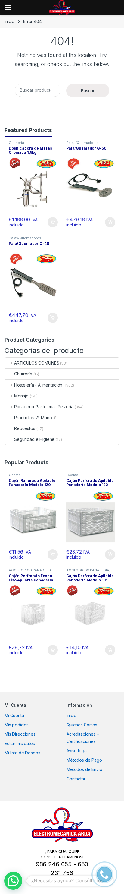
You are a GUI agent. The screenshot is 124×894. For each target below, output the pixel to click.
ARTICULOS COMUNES (36, 362)
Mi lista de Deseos (22, 752)
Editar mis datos (20, 743)
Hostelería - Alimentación (38, 384)
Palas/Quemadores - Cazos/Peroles (83, 144)
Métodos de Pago (84, 760)
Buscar (88, 90)
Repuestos (24, 428)
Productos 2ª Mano (33, 417)
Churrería (16, 143)
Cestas (15, 475)
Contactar (76, 778)
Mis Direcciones (20, 734)
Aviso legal (77, 750)
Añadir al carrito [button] (51, 222)
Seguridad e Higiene (34, 439)
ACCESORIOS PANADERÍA (30, 570)
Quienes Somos (82, 724)
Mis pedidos (16, 724)
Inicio (9, 21)
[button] (13, 881)
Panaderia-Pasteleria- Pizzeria (43, 406)
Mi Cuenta (14, 715)
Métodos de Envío (84, 769)
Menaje (21, 395)
